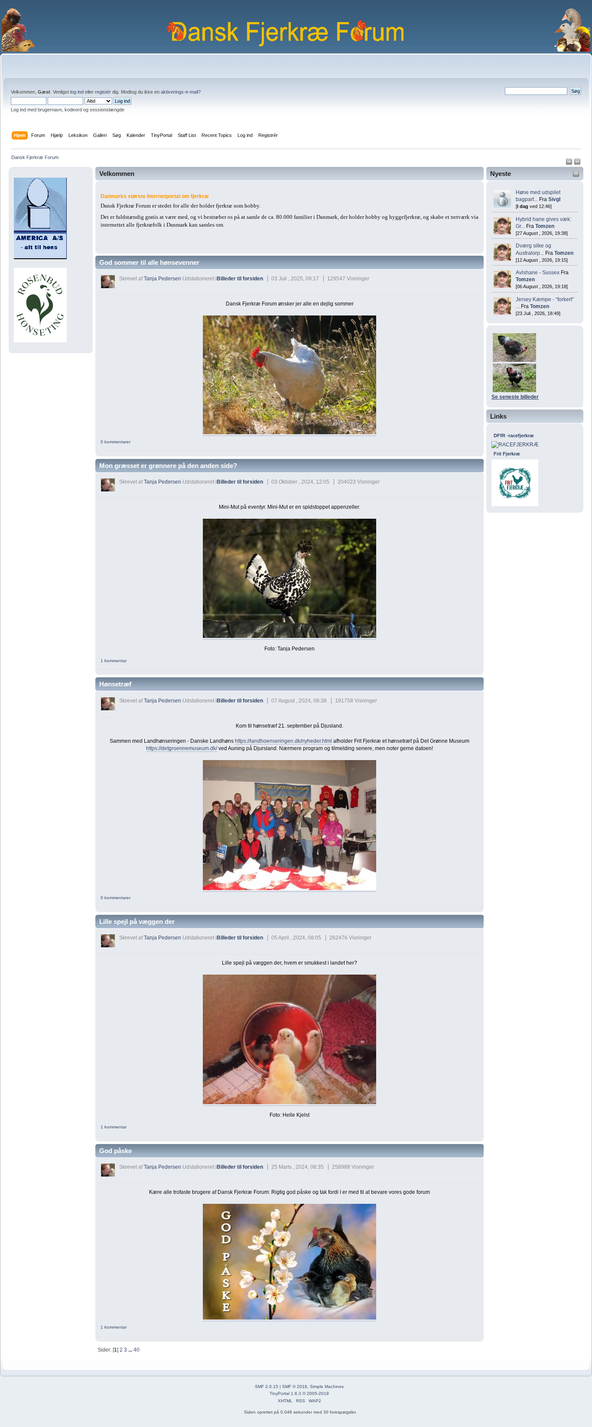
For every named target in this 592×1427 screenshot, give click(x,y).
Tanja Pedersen (162, 279)
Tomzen (544, 226)
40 (136, 1350)
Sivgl (554, 199)
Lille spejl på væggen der (137, 921)
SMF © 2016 (294, 1386)
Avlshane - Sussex (537, 273)
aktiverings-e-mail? (181, 91)
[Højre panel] (577, 163)
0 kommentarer (115, 441)
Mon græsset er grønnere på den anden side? (168, 465)
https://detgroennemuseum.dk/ (181, 748)
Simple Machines (327, 1386)
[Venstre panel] (570, 163)
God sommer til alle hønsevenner (149, 262)
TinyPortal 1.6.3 (285, 1393)
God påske (115, 1150)
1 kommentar (114, 660)
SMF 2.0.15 (266, 1386)
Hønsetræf (115, 684)
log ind (77, 91)
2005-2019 (318, 1393)
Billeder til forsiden (240, 279)
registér (103, 91)
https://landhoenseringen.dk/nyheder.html (283, 741)
